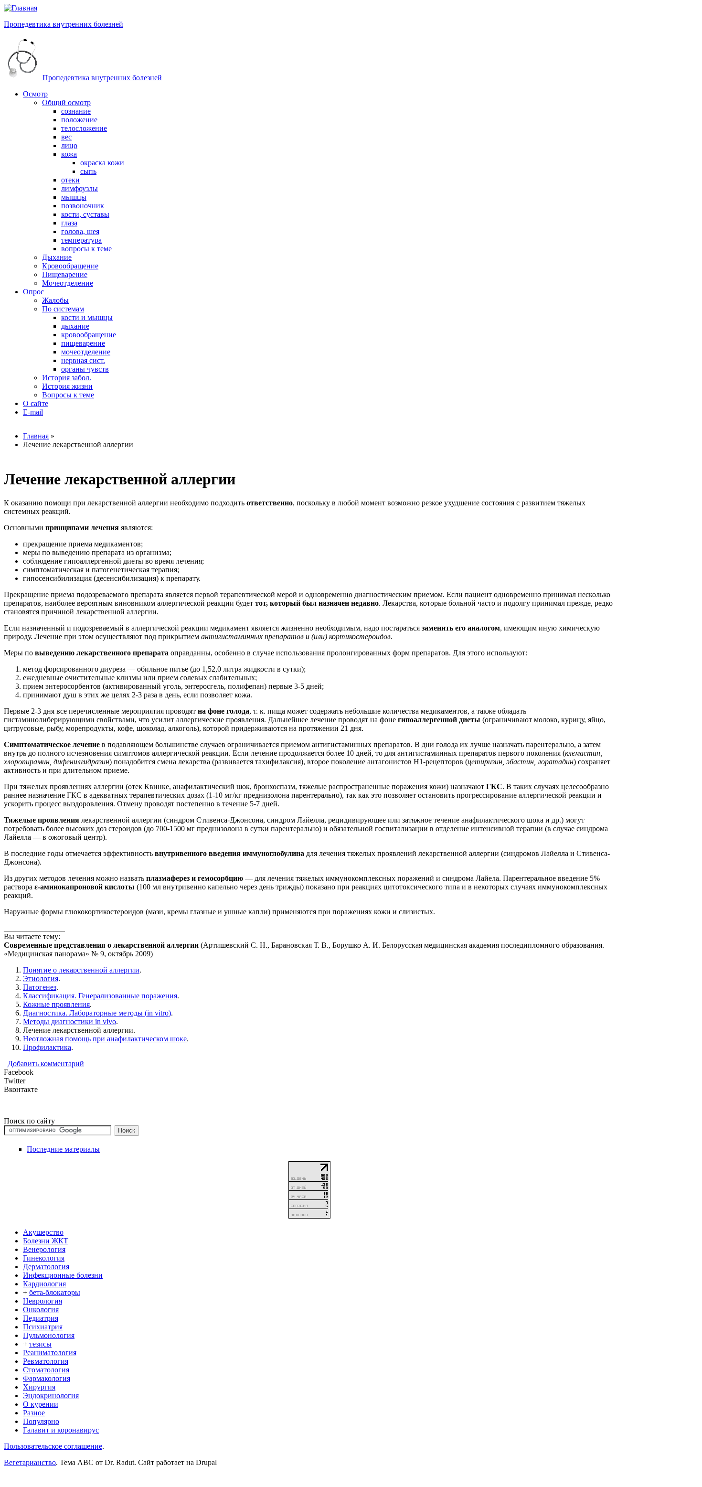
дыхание (75, 326)
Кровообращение (70, 266)
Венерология (44, 1249)
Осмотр (35, 94)
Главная (36, 436)
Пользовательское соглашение (53, 1446)
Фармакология (46, 1378)
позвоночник (82, 206)
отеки (70, 180)
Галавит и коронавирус (61, 1430)
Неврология (42, 1301)
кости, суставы (85, 214)
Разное (34, 1413)
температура (81, 240)
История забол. (66, 378)
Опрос (33, 292)
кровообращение (88, 335)
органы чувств (85, 369)
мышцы (73, 197)
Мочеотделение (67, 283)
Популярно (41, 1421)
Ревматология (45, 1361)
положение (79, 120)
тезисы (40, 1344)
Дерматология (46, 1266)
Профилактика (47, 1047)
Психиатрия (43, 1327)
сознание (76, 111)
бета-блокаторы (54, 1292)
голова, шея (80, 231)
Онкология (41, 1309)
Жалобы (55, 300)
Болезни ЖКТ (45, 1241)
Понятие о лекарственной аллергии (81, 970)
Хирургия (39, 1387)
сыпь (88, 171)
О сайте (35, 403)
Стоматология (46, 1370)
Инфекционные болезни (63, 1275)
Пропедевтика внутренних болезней (63, 24)
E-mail (33, 412)
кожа (69, 154)
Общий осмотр (66, 102)
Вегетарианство (30, 1462)
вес (66, 137)
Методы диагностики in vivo (69, 1021)
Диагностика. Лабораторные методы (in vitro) (97, 1013)
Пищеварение (64, 274)
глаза (69, 223)
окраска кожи (102, 163)
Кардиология (44, 1284)
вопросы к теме (86, 249)
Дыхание (57, 257)
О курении (40, 1404)
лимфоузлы (79, 188)
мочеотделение (85, 352)
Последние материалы (63, 1149)
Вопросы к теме (68, 395)
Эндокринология (51, 1395)
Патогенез (39, 987)
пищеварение (83, 343)
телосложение (84, 128)
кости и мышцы (87, 317)
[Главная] (20, 8)
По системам (63, 309)
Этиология (40, 978)
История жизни (67, 386)
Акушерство (43, 1232)
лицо (69, 145)
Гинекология (43, 1258)
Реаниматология (49, 1352)
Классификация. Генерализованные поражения (100, 996)
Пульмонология (48, 1335)
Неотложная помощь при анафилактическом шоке (105, 1039)
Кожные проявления (56, 1004)
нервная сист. (83, 360)
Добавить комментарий (46, 1063)
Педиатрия (40, 1318)
